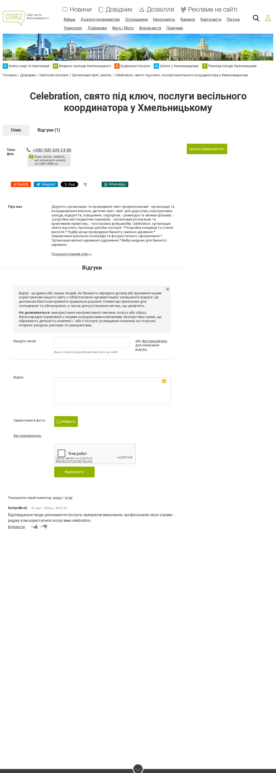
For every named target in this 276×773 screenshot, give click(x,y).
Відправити (74, 472)
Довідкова (97, 28)
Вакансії (188, 19)
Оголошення (136, 19)
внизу (57, 498)
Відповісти (16, 527)
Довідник (119, 9)
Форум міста (150, 28)
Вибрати (68, 421)
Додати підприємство (100, 19)
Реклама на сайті (212, 9)
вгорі (69, 498)
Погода (233, 19)
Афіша (69, 19)
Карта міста (211, 19)
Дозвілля (160, 9)
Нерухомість (164, 19)
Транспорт (73, 28)
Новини (81, 9)
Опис (16, 130)
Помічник (175, 28)
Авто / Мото (123, 28)
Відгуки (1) (48, 130)
